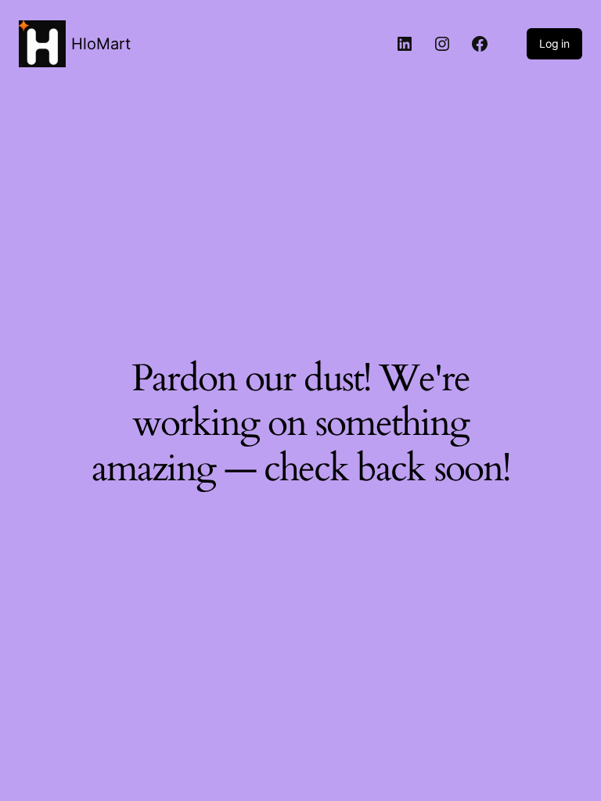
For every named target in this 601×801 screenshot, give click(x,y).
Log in (554, 43)
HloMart (101, 43)
